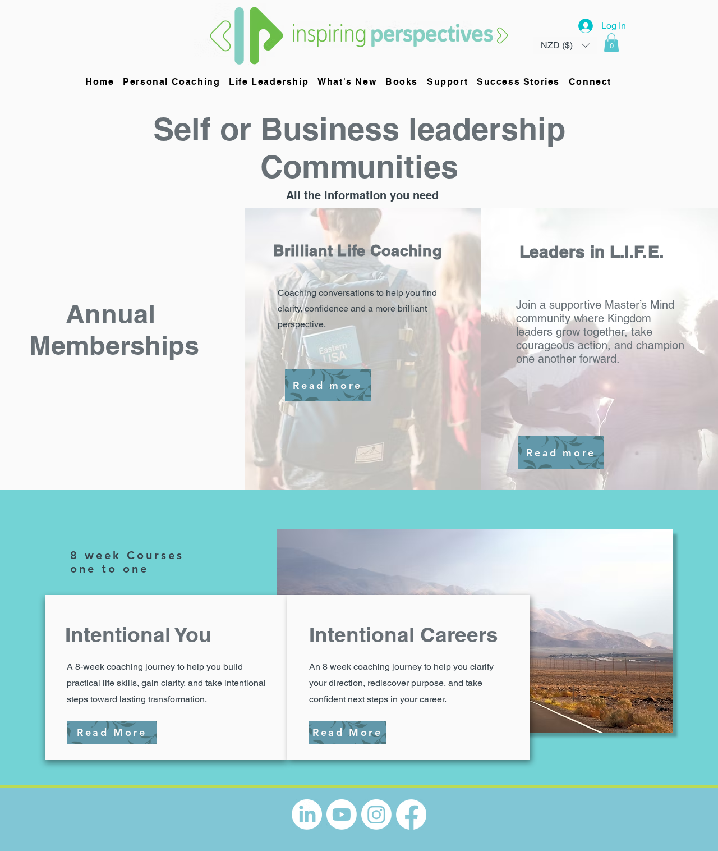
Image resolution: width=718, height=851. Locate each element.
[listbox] (565, 45)
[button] (611, 42)
